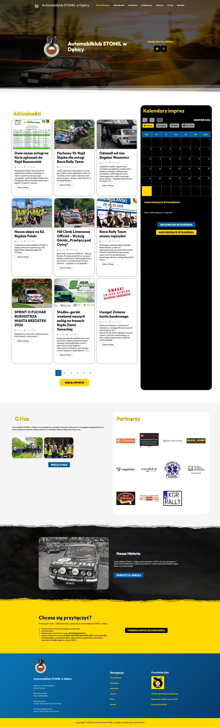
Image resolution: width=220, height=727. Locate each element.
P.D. (21, 167)
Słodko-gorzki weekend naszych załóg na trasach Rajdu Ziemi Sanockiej (71, 320)
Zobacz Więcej (23, 187)
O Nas (170, 5)
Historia (159, 5)
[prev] (145, 120)
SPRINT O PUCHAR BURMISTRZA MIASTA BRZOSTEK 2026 (30, 318)
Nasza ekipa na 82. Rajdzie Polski (30, 233)
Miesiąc (149, 125)
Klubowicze (147, 5)
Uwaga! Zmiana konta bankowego (113, 314)
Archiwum (133, 5)
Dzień (175, 125)
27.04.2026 (31, 330)
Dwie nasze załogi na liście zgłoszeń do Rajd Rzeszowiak (32, 157)
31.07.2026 (31, 167)
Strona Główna (103, 5)
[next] (152, 120)
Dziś (159, 120)
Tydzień (163, 125)
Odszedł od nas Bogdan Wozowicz (114, 155)
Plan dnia (189, 125)
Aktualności (119, 5)
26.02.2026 (116, 322)
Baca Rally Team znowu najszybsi (112, 233)
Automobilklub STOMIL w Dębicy (66, 5)
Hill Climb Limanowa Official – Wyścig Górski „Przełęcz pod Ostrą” (74, 238)
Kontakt (180, 5)
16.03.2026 (73, 334)
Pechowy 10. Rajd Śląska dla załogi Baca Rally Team (71, 157)
